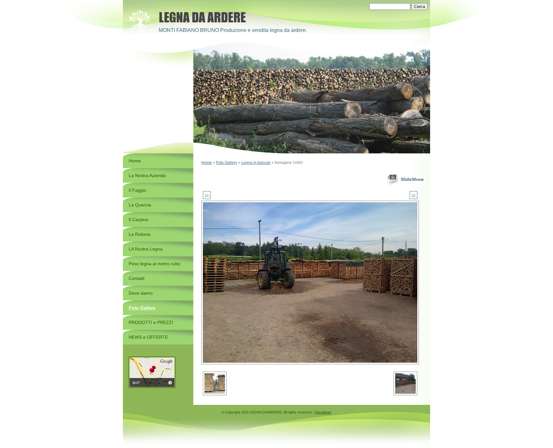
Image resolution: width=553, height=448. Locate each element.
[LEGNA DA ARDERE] (140, 23)
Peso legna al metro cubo (154, 263)
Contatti (136, 278)
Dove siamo (141, 293)
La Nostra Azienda (147, 175)
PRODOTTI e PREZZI (151, 322)
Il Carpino (138, 219)
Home (206, 162)
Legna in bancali (255, 162)
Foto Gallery (226, 162)
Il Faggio (137, 190)
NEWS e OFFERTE (148, 337)
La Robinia (139, 234)
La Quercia (140, 204)
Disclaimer (323, 412)
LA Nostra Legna (146, 248)
